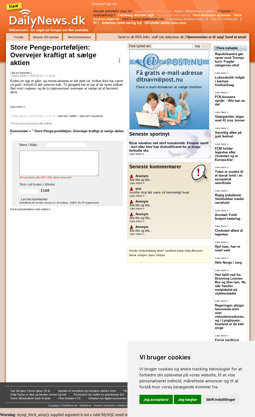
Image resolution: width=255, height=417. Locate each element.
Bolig (188, 250)
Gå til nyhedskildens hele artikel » (30, 209)
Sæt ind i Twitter (67, 115)
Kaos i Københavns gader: (195, 11)
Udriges (160, 255)
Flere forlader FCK (69, 398)
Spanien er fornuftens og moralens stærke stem (87, 390)
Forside (18, 37)
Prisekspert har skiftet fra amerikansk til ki (99, 394)
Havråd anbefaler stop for (113, 11)
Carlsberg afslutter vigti (136, 15)
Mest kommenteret (79, 37)
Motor (160, 250)
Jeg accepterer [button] (156, 399)
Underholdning (147, 250)
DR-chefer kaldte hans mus (166, 23)
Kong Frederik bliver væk (153, 11)
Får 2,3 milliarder (225, 19)
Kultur (180, 250)
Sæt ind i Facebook (91, 115)
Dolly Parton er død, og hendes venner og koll (38, 394)
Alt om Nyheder (21, 72)
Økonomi (196, 250)
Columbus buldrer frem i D (188, 19)
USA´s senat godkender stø (143, 19)
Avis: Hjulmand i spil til (174, 15)
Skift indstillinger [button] (220, 399)
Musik (132, 255)
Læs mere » (17, 106)
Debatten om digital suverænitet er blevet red (115, 398)
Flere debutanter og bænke (212, 15)
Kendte (133, 250)
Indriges (142, 255)
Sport (151, 255)
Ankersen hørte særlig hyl (122, 23)
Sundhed (170, 250)
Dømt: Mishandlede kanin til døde (30, 398)
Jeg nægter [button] (187, 399)
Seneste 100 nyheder (46, 37)
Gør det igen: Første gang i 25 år (30, 390)
